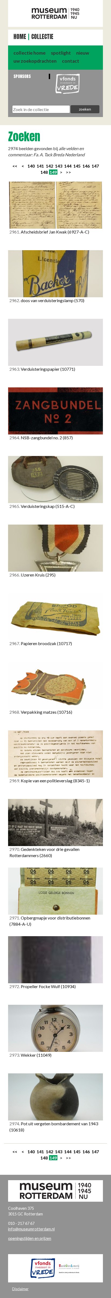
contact (70, 61)
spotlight (61, 53)
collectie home (29, 53)
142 (49, 165)
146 (86, 165)
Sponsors (22, 76)
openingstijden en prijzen (29, 1238)
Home (19, 37)
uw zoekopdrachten (35, 61)
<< (14, 165)
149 (53, 172)
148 (44, 172)
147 (95, 165)
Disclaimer (20, 1289)
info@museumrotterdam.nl (31, 1229)
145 (77, 165)
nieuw (82, 53)
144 (67, 165)
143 (58, 165)
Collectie (42, 37)
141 (40, 165)
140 (31, 165)
